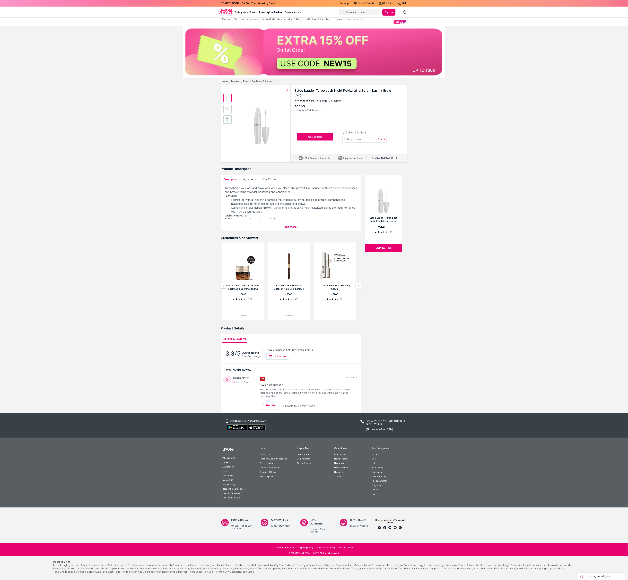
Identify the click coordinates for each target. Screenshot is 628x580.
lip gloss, (129, 565)
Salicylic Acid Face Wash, (100, 571)
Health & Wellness (380, 481)
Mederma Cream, (327, 568)
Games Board (303, 459)
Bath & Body (377, 467)
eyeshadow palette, (313, 565)
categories (241, 12)
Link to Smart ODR (231, 497)
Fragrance (377, 485)
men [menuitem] (328, 19)
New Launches (341, 459)
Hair (373, 463)
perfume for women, (146, 565)
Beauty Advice (293, 12)
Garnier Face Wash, (393, 568)
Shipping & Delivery (269, 472)
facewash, (196, 568)
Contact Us (265, 454)
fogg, (421, 565)
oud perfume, (83, 568)
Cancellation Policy (326, 547)
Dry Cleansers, (233, 571)
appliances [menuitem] (253, 19)
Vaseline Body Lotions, (528, 568)
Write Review (277, 356)
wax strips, (460, 565)
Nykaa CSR (227, 480)
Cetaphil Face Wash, (306, 568)
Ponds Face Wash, (463, 568)
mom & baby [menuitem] (295, 19)
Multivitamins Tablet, (348, 568)
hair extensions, (394, 565)
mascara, (359, 565)
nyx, (205, 568)
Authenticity (228, 467)
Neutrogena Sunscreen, (175, 571)
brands (253, 12)
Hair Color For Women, (416, 568)
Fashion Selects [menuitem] (356, 19)
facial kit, (163, 565)
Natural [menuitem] (281, 19)
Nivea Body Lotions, (505, 568)
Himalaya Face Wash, (370, 568)
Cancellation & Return (270, 467)
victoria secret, (189, 565)
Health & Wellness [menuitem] (314, 19)
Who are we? (228, 458)
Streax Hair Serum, (483, 568)
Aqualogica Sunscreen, (73, 571)
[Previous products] (223, 285)
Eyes (246, 81)
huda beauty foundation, (161, 568)
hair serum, (82, 565)
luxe (262, 12)
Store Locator (266, 463)
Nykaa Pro (339, 472)
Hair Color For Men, (214, 571)
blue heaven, (242, 568)
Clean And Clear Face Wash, (146, 571)
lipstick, (57, 565)
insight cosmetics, (513, 565)
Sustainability (228, 484)
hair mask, (251, 565)
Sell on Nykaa (266, 476)
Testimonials (228, 475)
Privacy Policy (346, 547)
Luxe (374, 494)
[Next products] (358, 285)
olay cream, (410, 565)
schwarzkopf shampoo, (221, 568)
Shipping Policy (305, 547)
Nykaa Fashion (274, 12)
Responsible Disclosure (234, 489)
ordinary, (290, 565)
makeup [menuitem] (226, 19)
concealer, (94, 565)
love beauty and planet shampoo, (217, 565)
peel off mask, (257, 568)
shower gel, (473, 565)
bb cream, (174, 565)
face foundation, (532, 565)
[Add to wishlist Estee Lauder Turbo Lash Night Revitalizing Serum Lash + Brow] (286, 91)
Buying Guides (304, 463)
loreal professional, (374, 565)
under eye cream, (443, 565)
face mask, (107, 565)
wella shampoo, (138, 568)
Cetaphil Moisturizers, (440, 568)
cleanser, (330, 565)
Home (225, 81)
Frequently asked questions (273, 459)
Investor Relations (231, 493)
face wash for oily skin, (271, 565)
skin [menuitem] (236, 19)
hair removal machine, (555, 565)
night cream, (183, 568)
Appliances (377, 472)
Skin (374, 459)
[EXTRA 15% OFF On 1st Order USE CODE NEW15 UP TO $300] (314, 52)
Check (381, 139)
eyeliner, (240, 565)
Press (225, 471)
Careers (226, 462)
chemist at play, (344, 565)
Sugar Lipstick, (549, 568)
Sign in (389, 12)
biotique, (118, 565)
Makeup (235, 81)
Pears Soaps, (196, 571)
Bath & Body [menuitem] (268, 19)
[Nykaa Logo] (226, 11)
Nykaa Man (339, 463)
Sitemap (338, 476)
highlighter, (69, 565)
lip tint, (428, 565)
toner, (298, 565)
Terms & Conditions (284, 547)
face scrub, (288, 568)
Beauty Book (303, 454)
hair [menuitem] (242, 19)
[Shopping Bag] (405, 12)
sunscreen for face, (491, 565)
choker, (71, 568)
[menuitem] (399, 22)
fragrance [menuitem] (338, 19)
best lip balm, (273, 568)
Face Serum (247, 571)
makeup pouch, (99, 568)
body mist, (124, 568)
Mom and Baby (379, 476)
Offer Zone (339, 454)
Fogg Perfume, (123, 571)
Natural (375, 489)
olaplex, (113, 568)
